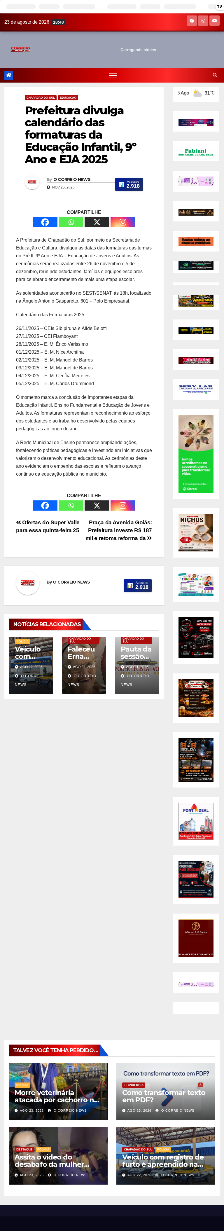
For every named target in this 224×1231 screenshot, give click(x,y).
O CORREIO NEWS (71, 179)
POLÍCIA (23, 641)
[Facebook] (45, 222)
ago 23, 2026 (32, 1110)
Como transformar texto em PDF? (163, 1096)
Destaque (24, 1149)
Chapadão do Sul (41, 97)
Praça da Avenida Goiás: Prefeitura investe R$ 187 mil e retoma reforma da (118, 530)
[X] (97, 222)
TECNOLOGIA (134, 1085)
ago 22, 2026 (139, 1175)
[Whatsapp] (71, 222)
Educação (68, 97)
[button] (215, 75)
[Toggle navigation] (113, 75)
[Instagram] (123, 222)
